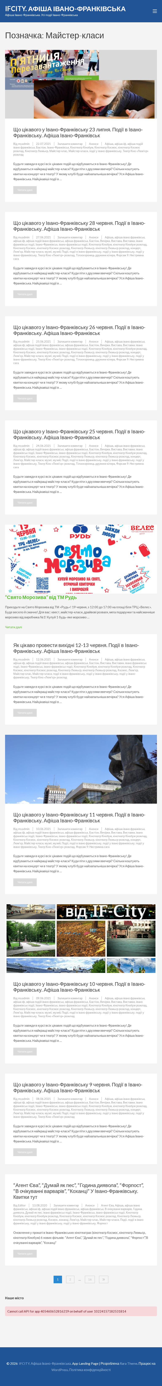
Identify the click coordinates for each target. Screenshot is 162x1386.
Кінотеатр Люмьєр (36, 151)
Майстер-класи (78, 151)
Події (65, 251)
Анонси (93, 143)
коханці (63, 1219)
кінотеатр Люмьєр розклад (112, 248)
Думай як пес (33, 1212)
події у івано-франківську (105, 151)
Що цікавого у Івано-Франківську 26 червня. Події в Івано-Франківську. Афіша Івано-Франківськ (79, 330)
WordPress (59, 1370)
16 (90, 1279)
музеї (48, 251)
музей (57, 251)
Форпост (102, 1223)
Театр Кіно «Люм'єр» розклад (56, 255)
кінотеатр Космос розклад (53, 248)
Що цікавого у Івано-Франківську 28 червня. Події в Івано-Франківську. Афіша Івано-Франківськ (79, 226)
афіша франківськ (76, 241)
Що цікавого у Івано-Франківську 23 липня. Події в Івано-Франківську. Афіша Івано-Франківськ (78, 132)
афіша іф (120, 143)
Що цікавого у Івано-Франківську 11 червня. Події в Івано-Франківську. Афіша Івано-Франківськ (79, 817)
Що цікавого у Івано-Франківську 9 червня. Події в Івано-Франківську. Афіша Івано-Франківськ (77, 1087)
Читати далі (25, 190)
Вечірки (105, 241)
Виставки (129, 241)
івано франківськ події (57, 1212)
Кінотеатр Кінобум (81, 147)
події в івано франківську (85, 251)
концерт (135, 248)
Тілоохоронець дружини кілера (95, 255)
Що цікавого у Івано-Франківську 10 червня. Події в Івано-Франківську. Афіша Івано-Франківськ (79, 987)
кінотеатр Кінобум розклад (130, 244)
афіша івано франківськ (130, 237)
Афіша (109, 143)
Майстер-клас (58, 151)
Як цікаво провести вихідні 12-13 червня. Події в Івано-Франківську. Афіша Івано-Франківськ (76, 648)
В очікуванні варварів (118, 1209)
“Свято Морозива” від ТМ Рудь (41, 597)
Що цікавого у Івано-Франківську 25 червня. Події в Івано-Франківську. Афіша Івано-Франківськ (79, 434)
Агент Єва (107, 1205)
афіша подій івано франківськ (45, 241)
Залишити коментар (69, 143)
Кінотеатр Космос (105, 147)
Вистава (116, 241)
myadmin (24, 143)
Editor (22, 1205)
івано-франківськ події (73, 244)
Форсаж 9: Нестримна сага (92, 846)
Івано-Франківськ (58, 147)
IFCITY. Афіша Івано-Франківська (65, 8)
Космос (122, 670)
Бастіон (41, 147)
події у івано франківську (119, 251)
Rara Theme (128, 1363)
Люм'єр (18, 251)
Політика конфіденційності (90, 1370)
